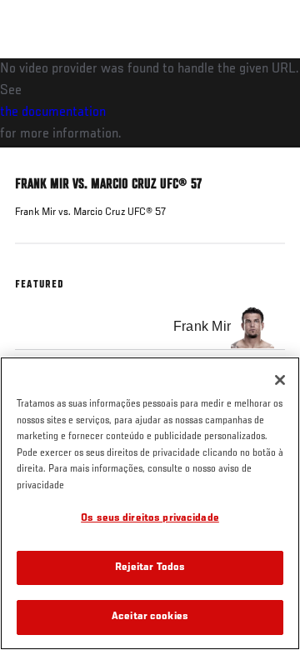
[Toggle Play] (35, 157)
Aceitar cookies (150, 617)
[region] (150, 503)
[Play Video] (150, 103)
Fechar (270, 90)
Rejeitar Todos (150, 567)
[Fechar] (280, 380)
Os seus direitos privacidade (150, 518)
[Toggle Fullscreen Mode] (266, 157)
